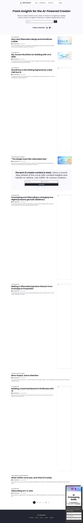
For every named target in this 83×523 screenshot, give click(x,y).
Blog (36, 3)
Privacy (41, 517)
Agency (60, 3)
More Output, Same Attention (24, 375)
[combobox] (39, 21)
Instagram (52, 517)
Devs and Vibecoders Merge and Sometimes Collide (31, 40)
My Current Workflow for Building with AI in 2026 (31, 55)
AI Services (50, 3)
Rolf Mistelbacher (16, 43)
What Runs (31, 517)
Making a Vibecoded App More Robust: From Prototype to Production (31, 287)
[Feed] (47, 27)
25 (46, 502)
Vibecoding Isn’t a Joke (22, 491)
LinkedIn (46, 517)
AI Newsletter (42, 3)
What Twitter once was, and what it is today (31, 477)
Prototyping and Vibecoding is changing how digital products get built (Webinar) (32, 198)
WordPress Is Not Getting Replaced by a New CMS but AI (31, 71)
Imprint (36, 517)
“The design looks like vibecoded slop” (29, 159)
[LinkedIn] (49, 27)
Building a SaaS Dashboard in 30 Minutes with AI (32, 389)
